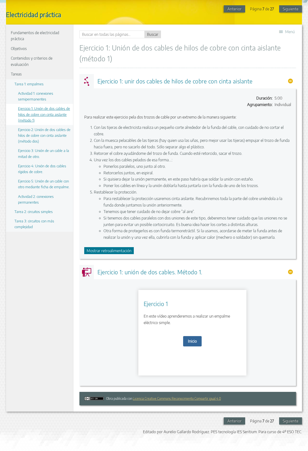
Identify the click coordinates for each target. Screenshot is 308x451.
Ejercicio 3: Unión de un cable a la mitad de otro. (43, 153)
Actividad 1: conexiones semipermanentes (35, 96)
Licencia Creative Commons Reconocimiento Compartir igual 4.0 (177, 398)
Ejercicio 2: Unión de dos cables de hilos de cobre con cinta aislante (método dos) (44, 135)
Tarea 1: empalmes (29, 83)
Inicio (192, 341)
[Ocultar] (290, 81)
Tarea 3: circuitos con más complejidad (34, 224)
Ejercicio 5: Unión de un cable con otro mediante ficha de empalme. (44, 184)
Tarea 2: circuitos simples (33, 211)
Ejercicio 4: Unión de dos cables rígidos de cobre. (42, 168)
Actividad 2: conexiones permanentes (36, 199)
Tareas (16, 74)
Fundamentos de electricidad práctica (35, 35)
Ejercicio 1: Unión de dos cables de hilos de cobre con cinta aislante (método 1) (44, 114)
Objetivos (19, 48)
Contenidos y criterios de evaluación (31, 61)
